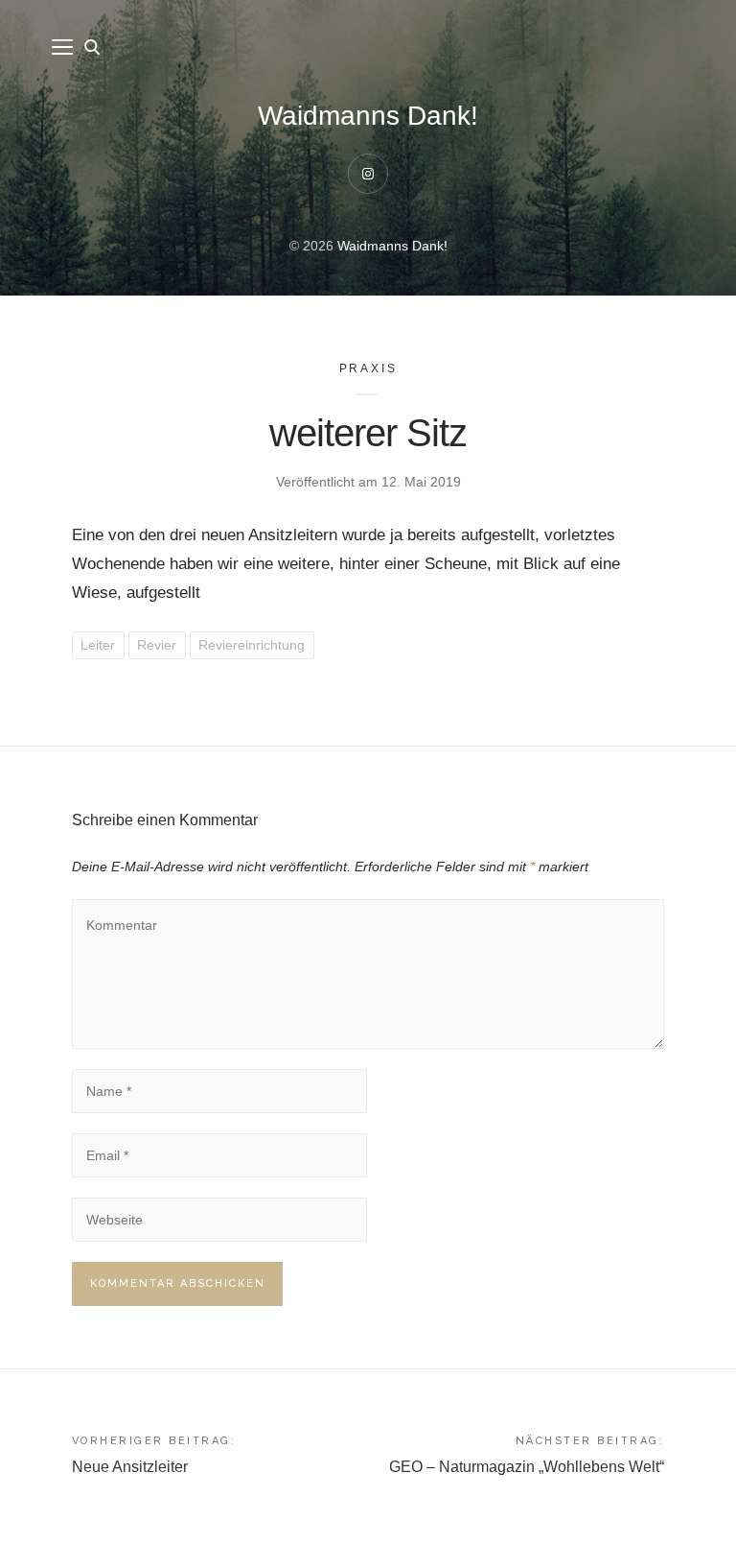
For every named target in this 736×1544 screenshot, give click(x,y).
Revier (156, 645)
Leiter (97, 645)
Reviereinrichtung (251, 645)
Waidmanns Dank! (368, 116)
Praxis (368, 368)
